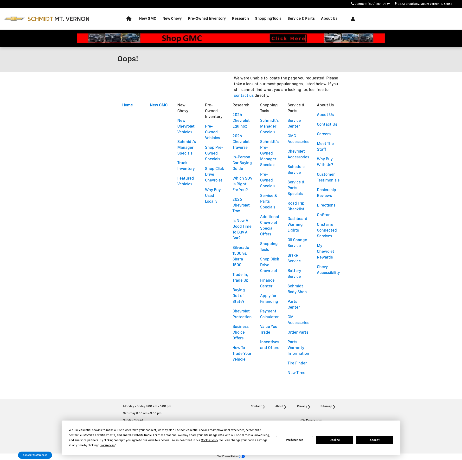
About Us (329, 18)
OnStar (323, 215)
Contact (256, 406)
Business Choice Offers (240, 332)
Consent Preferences (35, 455)
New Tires (296, 373)
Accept (375, 440)
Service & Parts (301, 18)
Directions (326, 205)
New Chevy (172, 18)
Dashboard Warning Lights (297, 225)
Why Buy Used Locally (213, 196)
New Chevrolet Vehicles (186, 126)
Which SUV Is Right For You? (242, 184)
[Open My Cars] (351, 19)
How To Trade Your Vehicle (241, 354)
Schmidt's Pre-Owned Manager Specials (269, 153)
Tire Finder (297, 363)
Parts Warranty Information (298, 348)
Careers (324, 134)
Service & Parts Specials (268, 201)
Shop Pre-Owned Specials (214, 153)
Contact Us (327, 125)
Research (240, 18)
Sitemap (326, 406)
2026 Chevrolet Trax (241, 205)
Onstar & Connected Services (327, 230)
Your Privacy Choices (228, 456)
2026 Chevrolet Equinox (241, 121)
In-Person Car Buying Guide (242, 163)
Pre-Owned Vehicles (212, 132)
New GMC (147, 18)
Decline (335, 440)
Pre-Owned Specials (267, 180)
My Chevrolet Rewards (325, 251)
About (279, 406)
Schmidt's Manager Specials (186, 147)
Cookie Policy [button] (209, 440)
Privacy (302, 406)
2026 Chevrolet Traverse (241, 142)
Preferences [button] (107, 445)
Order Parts (298, 333)
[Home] (13, 19)
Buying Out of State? (238, 296)
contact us (244, 96)
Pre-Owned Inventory (207, 18)
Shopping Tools (268, 18)
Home (127, 105)
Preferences (294, 440)
